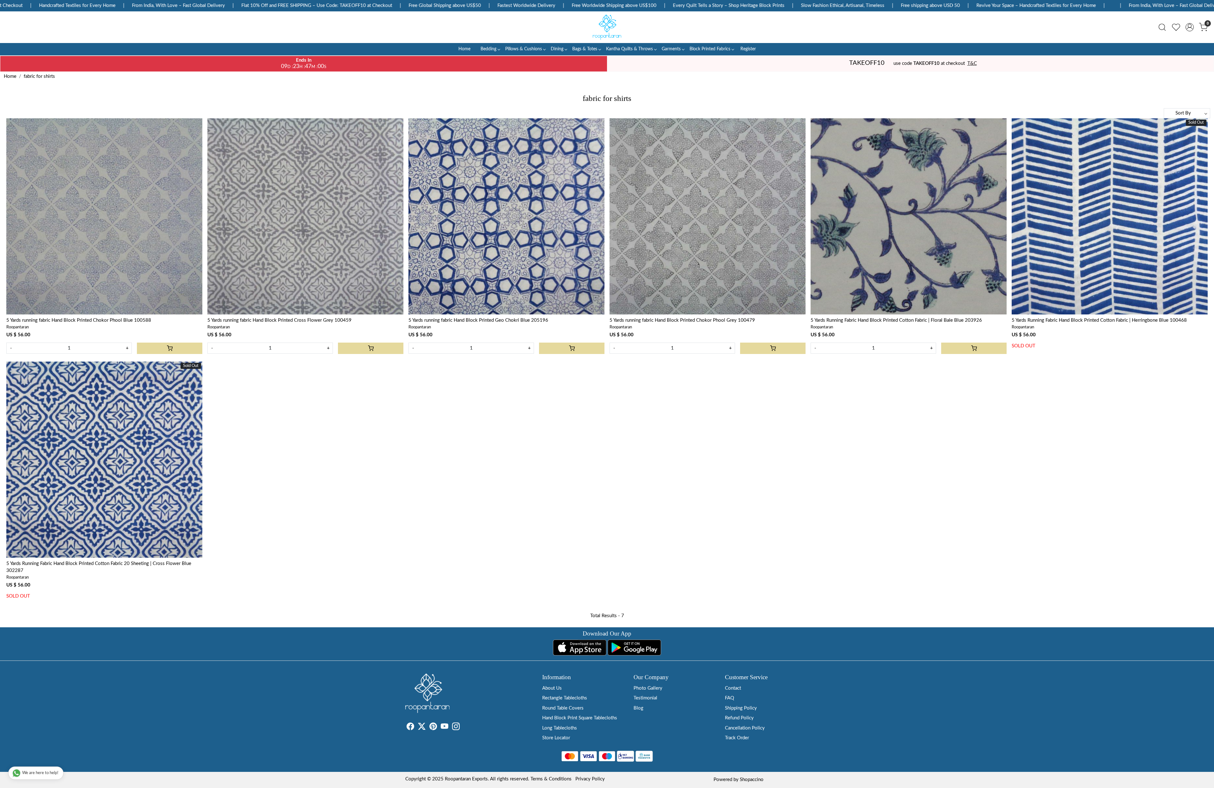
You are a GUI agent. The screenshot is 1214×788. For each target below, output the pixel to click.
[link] (1162, 27)
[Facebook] (410, 727)
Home (464, 49)
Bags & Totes (584, 49)
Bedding (488, 49)
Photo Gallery (648, 688)
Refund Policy (739, 718)
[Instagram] (456, 727)
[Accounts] (1189, 27)
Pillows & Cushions (523, 49)
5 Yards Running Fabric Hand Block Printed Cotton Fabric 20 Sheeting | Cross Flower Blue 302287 (98, 567)
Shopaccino (751, 779)
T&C (972, 63)
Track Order (737, 737)
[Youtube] (444, 727)
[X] (422, 727)
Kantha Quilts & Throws (629, 49)
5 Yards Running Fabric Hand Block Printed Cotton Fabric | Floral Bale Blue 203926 (896, 320)
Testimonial (645, 698)
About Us (552, 688)
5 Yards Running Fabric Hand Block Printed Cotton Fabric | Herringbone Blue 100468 (1099, 320)
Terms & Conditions (551, 779)
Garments (671, 49)
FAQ (729, 698)
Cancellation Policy (745, 728)
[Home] (607, 27)
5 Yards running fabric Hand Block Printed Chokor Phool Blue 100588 (78, 320)
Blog (638, 708)
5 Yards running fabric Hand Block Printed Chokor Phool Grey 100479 (682, 320)
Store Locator (556, 737)
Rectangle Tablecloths (564, 698)
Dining (557, 49)
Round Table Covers (563, 708)
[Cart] (169, 348)
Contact (733, 688)
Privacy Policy (590, 779)
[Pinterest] (433, 727)
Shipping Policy (741, 708)
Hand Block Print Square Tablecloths (579, 718)
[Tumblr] (463, 727)
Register (748, 49)
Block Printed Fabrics (710, 49)
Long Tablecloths (559, 728)
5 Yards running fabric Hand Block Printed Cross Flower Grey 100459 (279, 320)
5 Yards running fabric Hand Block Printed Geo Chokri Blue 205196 (478, 320)
